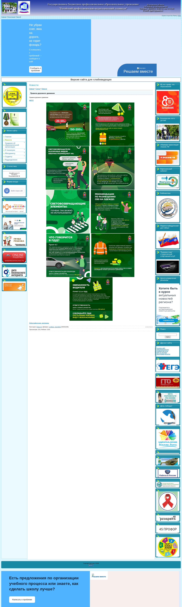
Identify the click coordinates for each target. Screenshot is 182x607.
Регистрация (11, 17)
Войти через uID (17, 191)
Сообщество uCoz (162, 351)
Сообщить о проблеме (35, 69)
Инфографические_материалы (39, 323)
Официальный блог (163, 349)
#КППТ (31, 100)
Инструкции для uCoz (163, 354)
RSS (179, 15)
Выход (18, 17)
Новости (44, 88)
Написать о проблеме (22, 600)
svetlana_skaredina (55, 327)
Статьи (38, 88)
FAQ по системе (162, 352)
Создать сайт (161, 348)
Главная (3, 17)
